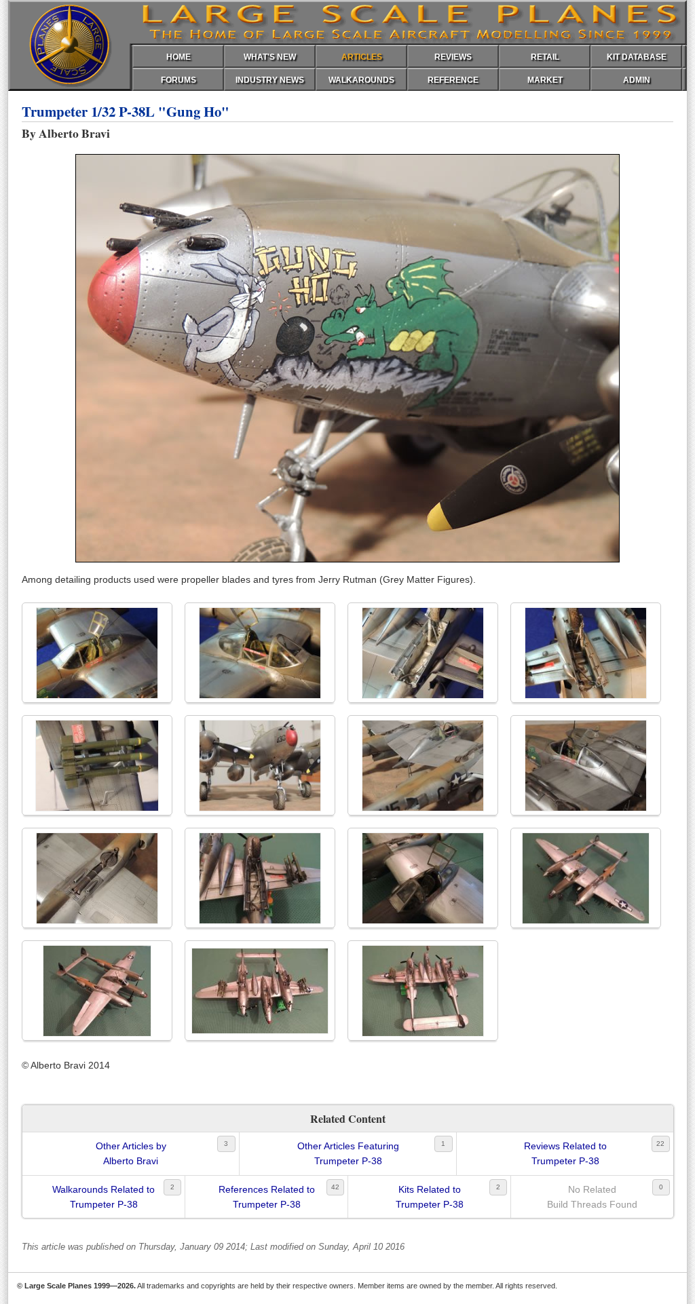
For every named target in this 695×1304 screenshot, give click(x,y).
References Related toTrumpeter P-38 (267, 1197)
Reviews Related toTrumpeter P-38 (565, 1153)
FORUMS (178, 80)
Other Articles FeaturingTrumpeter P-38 (348, 1153)
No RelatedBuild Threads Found (592, 1197)
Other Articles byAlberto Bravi (131, 1153)
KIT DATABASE (636, 57)
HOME (178, 57)
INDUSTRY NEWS (270, 80)
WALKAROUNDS (361, 80)
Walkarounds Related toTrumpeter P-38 (103, 1197)
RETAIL (545, 57)
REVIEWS (453, 57)
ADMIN (636, 80)
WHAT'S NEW (270, 57)
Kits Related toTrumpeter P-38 (430, 1197)
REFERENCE (453, 80)
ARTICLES (361, 57)
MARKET (545, 80)
